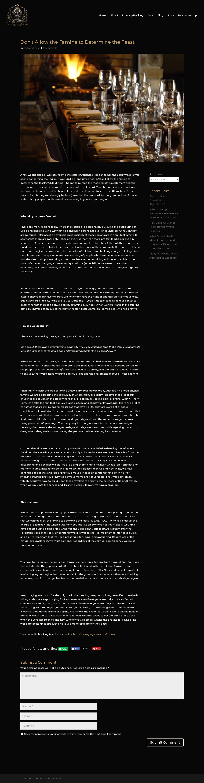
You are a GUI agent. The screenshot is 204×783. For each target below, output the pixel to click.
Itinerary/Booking (133, 15)
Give (150, 15)
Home (102, 15)
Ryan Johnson (32, 48)
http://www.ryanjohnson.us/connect (95, 634)
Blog (160, 15)
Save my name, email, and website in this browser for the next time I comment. (72, 733)
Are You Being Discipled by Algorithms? (158, 200)
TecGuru (59, 778)
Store (170, 15)
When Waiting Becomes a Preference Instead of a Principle (163, 213)
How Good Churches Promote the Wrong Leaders (162, 226)
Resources (184, 15)
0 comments (50, 48)
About (114, 15)
